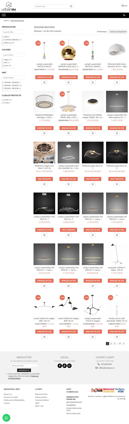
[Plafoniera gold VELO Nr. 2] (117, 152)
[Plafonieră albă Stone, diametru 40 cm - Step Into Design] (117, 51)
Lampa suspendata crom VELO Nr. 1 (44, 217)
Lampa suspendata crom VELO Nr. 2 (68, 217)
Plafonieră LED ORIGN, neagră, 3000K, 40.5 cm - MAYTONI (92, 116)
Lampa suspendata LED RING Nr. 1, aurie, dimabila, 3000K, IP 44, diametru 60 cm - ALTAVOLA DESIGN (68, 268)
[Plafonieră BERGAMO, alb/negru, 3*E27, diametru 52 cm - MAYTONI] (44, 101)
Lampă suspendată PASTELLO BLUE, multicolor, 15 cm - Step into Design (44, 65)
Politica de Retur (41, 397)
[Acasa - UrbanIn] (14, 6)
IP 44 (6, 103)
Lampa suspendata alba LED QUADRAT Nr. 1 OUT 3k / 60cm (68, 167)
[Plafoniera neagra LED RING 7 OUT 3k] (44, 152)
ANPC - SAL (39, 406)
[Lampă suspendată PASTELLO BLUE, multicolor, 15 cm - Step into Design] (44, 51)
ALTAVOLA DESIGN (11, 40)
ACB (5, 37)
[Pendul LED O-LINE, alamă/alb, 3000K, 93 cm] (117, 305)
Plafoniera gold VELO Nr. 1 (92, 167)
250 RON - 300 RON (11, 88)
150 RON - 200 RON (11, 82)
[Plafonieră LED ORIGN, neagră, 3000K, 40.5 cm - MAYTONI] (93, 101)
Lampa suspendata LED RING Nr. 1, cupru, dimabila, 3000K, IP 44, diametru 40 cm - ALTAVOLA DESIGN (93, 217)
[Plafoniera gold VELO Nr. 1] (93, 152)
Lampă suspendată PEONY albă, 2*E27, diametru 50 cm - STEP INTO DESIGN (68, 116)
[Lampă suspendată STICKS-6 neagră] (93, 305)
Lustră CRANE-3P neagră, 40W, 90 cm (68, 319)
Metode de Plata (41, 394)
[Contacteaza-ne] (124, 15)
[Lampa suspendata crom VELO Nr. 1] (44, 203)
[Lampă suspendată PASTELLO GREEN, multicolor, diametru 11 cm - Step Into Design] (93, 51)
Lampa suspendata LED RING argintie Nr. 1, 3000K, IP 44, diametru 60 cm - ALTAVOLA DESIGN (117, 116)
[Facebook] (60, 366)
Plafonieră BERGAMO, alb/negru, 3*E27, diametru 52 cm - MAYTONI (44, 116)
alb (5, 62)
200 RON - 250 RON (11, 85)
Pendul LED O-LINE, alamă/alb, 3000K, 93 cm (117, 319)
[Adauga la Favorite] (44, 82)
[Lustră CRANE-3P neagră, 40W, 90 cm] (68, 305)
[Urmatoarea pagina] (123, 343)
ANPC (37, 403)
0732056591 (106, 364)
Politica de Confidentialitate (14, 400)
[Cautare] (71, 6)
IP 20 (6, 100)
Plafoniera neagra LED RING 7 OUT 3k (44, 167)
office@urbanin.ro (106, 368)
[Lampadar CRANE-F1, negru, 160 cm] (117, 254)
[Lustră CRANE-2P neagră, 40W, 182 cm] (44, 305)
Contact (7, 403)
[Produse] (4, 16)
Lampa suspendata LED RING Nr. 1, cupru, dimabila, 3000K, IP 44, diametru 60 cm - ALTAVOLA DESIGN (44, 268)
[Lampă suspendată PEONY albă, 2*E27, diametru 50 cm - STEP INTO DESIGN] (68, 101)
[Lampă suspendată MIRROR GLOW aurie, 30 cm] (68, 51)
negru (6, 59)
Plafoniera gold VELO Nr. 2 (117, 167)
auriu (6, 65)
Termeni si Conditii (11, 397)
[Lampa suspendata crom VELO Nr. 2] (68, 203)
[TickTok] (64, 366)
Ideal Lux (7, 43)
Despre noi (8, 394)
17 (120, 343)
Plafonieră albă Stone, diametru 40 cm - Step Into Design (117, 65)
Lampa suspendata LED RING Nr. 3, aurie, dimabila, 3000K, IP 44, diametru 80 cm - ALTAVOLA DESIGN (93, 268)
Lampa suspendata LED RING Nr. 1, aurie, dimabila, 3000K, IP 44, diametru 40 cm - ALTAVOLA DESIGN (117, 217)
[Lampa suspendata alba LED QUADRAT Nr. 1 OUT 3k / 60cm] (68, 152)
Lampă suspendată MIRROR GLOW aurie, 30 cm (68, 65)
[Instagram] (69, 366)
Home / (7, 20)
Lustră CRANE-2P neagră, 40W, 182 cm (44, 319)
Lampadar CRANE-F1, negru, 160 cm (117, 268)
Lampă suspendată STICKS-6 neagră (93, 319)
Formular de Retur (42, 400)
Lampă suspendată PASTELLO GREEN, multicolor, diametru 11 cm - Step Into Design (93, 65)
